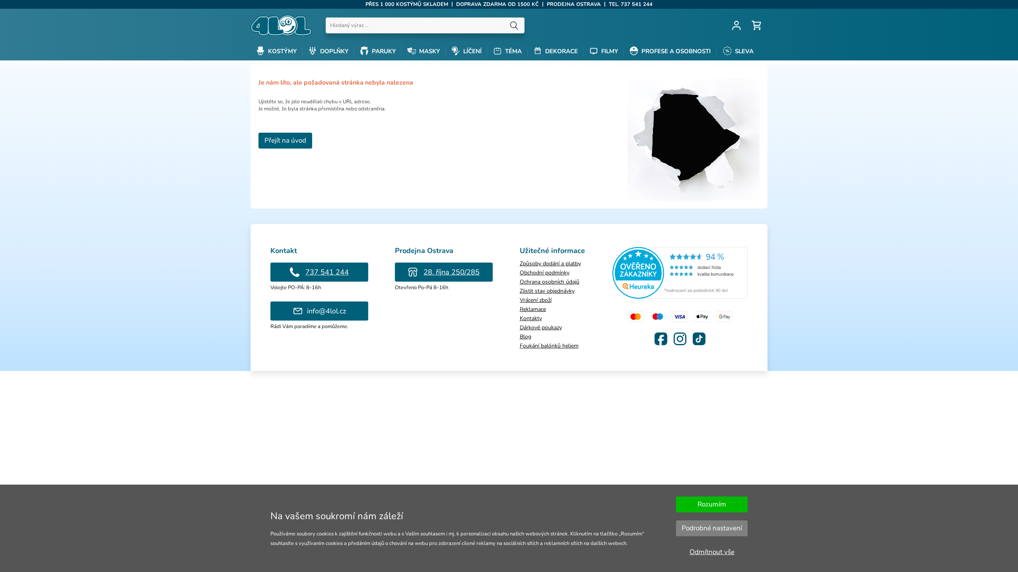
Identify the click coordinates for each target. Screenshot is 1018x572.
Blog (525, 336)
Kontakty (531, 318)
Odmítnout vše (712, 552)
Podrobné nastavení (712, 528)
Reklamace (533, 309)
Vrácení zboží (536, 300)
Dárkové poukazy (541, 327)
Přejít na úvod (285, 140)
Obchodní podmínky (544, 272)
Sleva (743, 51)
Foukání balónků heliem (549, 346)
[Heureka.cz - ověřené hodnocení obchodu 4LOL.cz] (680, 297)
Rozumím (711, 504)
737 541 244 (327, 272)
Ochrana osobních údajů (549, 282)
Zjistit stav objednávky (547, 291)
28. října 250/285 (452, 272)
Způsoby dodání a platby (550, 263)
